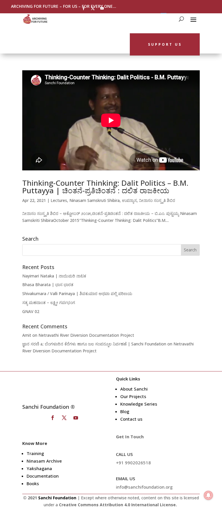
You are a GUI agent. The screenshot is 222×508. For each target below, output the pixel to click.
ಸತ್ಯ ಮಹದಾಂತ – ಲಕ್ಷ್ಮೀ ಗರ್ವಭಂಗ (48, 302)
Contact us (131, 419)
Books (33, 483)
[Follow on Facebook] (83, 8)
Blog (124, 411)
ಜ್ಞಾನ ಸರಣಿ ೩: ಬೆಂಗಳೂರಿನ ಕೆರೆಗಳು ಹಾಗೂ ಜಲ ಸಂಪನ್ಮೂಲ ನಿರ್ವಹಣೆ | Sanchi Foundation (94, 344)
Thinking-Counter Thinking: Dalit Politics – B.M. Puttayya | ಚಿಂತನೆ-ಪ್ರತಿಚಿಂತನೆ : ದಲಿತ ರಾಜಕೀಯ (105, 187)
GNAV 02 (30, 311)
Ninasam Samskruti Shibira (94, 200)
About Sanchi (134, 389)
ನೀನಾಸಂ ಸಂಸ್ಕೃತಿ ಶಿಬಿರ (157, 200)
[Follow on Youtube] (102, 8)
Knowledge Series (138, 404)
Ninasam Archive (44, 461)
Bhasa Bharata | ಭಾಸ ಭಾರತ (47, 284)
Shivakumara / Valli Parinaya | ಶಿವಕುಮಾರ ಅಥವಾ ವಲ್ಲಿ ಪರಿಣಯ (77, 293)
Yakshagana (39, 468)
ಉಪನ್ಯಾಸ (129, 200)
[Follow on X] (92, 8)
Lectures (59, 200)
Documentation (43, 476)
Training (35, 453)
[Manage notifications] (208, 495)
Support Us (165, 44)
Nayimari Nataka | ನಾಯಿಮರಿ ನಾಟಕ (54, 276)
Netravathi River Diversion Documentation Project (86, 335)
